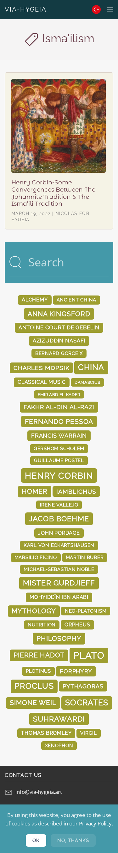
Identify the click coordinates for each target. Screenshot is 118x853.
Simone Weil (33, 703)
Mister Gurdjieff (59, 583)
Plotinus (38, 671)
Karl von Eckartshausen (59, 545)
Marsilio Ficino (35, 557)
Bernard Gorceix (59, 353)
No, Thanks (73, 840)
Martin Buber (85, 557)
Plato (88, 655)
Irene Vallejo (59, 504)
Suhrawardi (59, 719)
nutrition (42, 624)
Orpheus (77, 625)
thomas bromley (46, 733)
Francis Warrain (59, 435)
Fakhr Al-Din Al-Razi (59, 406)
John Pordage (59, 533)
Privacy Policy (95, 823)
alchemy (35, 300)
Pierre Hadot (39, 655)
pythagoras (83, 686)
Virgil (88, 733)
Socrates (86, 702)
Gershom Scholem (59, 448)
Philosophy (59, 638)
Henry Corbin (59, 475)
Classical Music (42, 382)
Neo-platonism (86, 611)
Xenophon (59, 745)
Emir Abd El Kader (59, 394)
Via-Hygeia (26, 9)
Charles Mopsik (41, 367)
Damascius (87, 382)
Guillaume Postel (59, 460)
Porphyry (76, 671)
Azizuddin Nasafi (59, 340)
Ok (36, 840)
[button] (110, 9)
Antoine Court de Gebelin (59, 327)
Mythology (34, 611)
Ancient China (77, 299)
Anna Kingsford (59, 314)
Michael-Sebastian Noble (59, 569)
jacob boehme (59, 518)
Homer (35, 491)
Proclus (34, 686)
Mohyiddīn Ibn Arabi (59, 597)
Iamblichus (76, 491)
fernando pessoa (59, 421)
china (91, 367)
